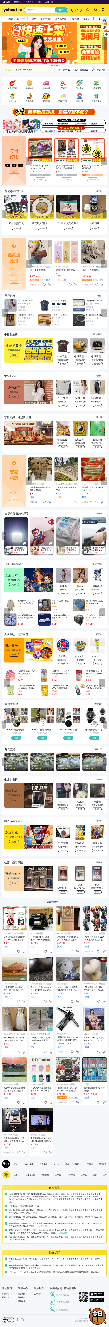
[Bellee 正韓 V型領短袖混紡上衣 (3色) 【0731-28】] (50, 711)
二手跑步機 (30, 1174)
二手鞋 (16, 1174)
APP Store (96, 1294)
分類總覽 (8, 18)
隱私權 (85, 1321)
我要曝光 (14, 172)
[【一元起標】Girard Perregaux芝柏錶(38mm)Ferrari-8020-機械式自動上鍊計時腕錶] (90, 715)
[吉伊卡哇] (63, 130)
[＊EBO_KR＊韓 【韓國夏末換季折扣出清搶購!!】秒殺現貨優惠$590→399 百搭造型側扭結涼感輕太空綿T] (24, 711)
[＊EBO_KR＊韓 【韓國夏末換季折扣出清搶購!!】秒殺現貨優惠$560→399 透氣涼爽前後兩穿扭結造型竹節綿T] (12, 715)
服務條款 (78, 1321)
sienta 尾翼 (28, 1164)
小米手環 (71, 1174)
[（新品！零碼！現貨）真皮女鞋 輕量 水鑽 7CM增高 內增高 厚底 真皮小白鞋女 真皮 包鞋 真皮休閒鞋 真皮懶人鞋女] (76, 711)
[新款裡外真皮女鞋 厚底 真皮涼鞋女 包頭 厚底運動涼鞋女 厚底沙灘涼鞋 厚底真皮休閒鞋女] (64, 715)
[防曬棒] (98, 122)
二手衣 (84, 1174)
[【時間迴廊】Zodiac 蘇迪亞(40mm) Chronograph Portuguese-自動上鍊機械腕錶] (102, 719)
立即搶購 (40, 179)
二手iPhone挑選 (21, 69)
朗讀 (104, 20)
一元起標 (89, 1164)
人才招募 (37, 1294)
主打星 (33, 18)
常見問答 (22, 1294)
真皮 (16, 1164)
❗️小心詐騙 (101, 18)
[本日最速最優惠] (97, 1316)
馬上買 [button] (63, 447)
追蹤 (16, 737)
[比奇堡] (63, 122)
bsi (8, 1320)
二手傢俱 (43, 1164)
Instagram (22, 1319)
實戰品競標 (97, 334)
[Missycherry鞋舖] (68, 723)
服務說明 (6, 1297)
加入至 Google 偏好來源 (104, 27)
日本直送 (21, 18)
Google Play (96, 1300)
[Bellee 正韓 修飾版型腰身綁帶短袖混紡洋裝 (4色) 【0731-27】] (38, 715)
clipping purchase (49, 284)
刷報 (5, 1164)
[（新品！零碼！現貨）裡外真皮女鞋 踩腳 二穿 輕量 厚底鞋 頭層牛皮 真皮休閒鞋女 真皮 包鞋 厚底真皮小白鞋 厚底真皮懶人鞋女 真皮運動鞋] (76, 719)
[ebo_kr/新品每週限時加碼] (16, 723)
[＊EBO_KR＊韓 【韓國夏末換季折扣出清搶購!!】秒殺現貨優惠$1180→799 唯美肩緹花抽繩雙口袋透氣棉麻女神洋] (24, 719)
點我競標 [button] (63, 364)
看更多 (99, 191)
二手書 (58, 1174)
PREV (4, 214)
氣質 (77, 1164)
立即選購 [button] (63, 850)
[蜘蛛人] (45, 130)
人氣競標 (74, 18)
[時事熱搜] (54, 112)
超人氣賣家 (60, 18)
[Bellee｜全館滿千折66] (42, 723)
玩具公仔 (87, 18)
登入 (76, 10)
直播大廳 (98, 749)
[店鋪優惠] (54, 43)
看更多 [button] (14, 396)
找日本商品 (97, 563)
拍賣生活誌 (45, 18)
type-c (56, 1164)
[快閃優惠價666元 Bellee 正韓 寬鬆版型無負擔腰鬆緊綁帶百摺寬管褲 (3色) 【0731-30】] (50, 719)
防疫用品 (45, 1174)
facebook (17, 1319)
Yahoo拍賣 (12, 10)
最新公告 (22, 1300)
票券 (95, 1174)
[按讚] (25, 543)
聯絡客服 (22, 1297)
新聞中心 (6, 1294)
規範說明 (19, 1219)
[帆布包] (80, 130)
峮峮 (67, 1164)
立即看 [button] (14, 355)
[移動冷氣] (45, 122)
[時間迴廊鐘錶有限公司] (94, 723)
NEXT (105, 214)
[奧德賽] (98, 130)
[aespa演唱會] (80, 122)
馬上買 (99, 417)
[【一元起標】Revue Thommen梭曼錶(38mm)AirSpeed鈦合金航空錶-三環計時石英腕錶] (102, 711)
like (44, 284)
